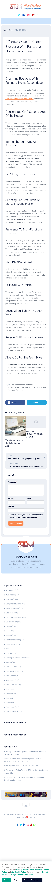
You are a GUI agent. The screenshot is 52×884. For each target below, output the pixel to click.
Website (11, 506)
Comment (12, 482)
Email (29, 498)
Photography (11, 676)
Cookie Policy (34, 870)
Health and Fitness (13, 640)
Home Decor (8, 30)
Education (9, 613)
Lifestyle (9, 653)
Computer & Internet (13, 604)
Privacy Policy (22, 870)
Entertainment (11, 622)
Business (9, 599)
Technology (10, 707)
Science (9, 689)
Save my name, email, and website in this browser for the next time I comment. (25, 516)
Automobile (10, 595)
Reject (16, 880)
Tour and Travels (12, 712)
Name (11, 498)
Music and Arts (11, 667)
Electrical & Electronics (14, 617)
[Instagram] (28, 15)
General (9, 635)
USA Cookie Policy (18, 872)
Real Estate (10, 680)
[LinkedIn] (23, 15)
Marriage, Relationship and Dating (18, 658)
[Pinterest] (33, 15)
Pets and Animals (12, 671)
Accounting (10, 590)
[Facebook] (13, 15)
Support (9, 703)
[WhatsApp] (38, 15)
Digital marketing (12, 608)
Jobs (8, 649)
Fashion (9, 626)
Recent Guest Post (13, 685)
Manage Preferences (32, 880)
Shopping (9, 694)
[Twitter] (18, 15)
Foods (8, 631)
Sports (8, 698)
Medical (9, 662)
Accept (6, 880)
